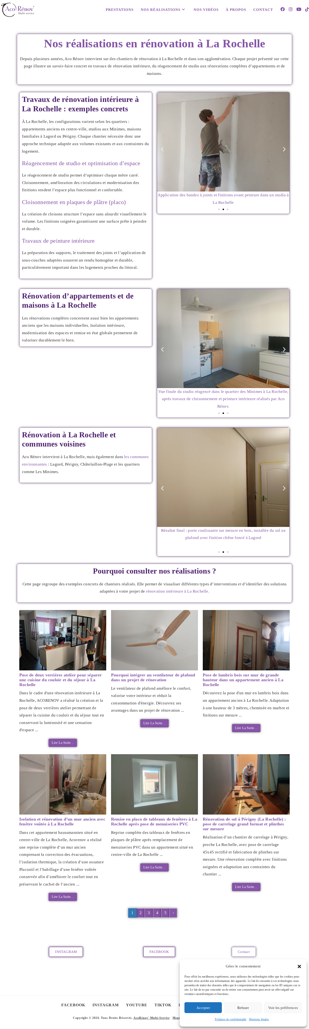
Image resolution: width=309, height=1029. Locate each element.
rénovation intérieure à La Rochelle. (177, 591)
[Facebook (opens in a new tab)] (283, 9)
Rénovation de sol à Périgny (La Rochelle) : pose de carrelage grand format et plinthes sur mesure (244, 824)
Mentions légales (259, 1019)
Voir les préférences (283, 1008)
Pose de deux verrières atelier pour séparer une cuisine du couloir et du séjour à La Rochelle (60, 680)
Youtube (136, 1005)
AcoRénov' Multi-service (151, 1018)
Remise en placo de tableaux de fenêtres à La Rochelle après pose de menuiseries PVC (154, 821)
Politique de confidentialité (230, 1019)
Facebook (73, 1005)
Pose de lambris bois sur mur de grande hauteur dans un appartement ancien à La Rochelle (243, 680)
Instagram (105, 1005)
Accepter (203, 1008)
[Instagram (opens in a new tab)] (291, 9)
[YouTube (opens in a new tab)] (299, 9)
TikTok (162, 1005)
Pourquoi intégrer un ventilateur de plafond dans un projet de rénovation (153, 677)
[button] (299, 966)
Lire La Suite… (63, 743)
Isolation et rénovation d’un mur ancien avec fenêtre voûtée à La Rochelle (62, 821)
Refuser (243, 1008)
